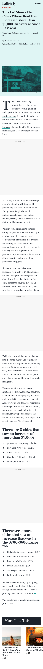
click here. (28, 593)
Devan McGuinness (12, 41)
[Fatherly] (9, 4)
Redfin (19, 200)
